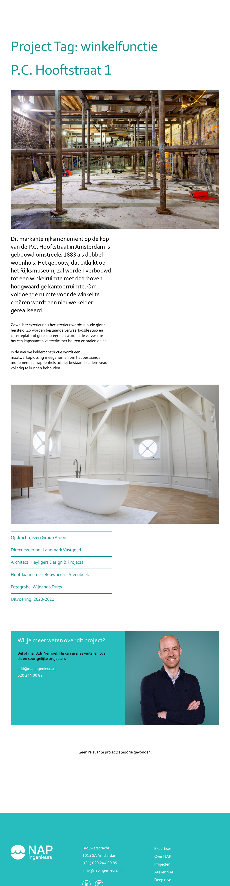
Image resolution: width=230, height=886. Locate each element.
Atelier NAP (164, 872)
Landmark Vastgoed (62, 550)
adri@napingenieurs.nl (37, 669)
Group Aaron (54, 538)
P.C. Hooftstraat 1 (61, 71)
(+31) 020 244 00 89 (99, 863)
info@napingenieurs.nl (102, 870)
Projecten (162, 864)
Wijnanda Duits (47, 587)
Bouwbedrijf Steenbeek (66, 575)
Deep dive (162, 880)
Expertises (162, 849)
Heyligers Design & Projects (57, 562)
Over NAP (162, 857)
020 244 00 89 (30, 675)
